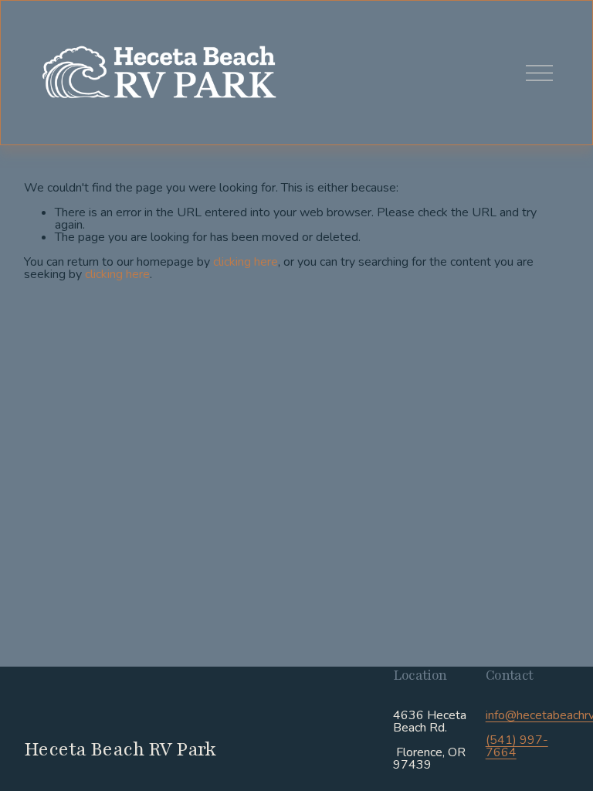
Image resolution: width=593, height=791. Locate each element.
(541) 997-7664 (517, 746)
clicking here (245, 261)
